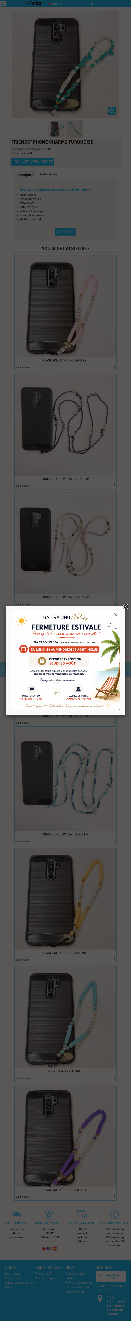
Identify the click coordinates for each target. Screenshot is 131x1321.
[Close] (125, 606)
